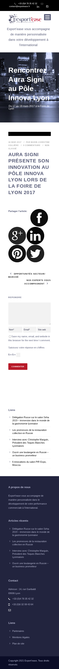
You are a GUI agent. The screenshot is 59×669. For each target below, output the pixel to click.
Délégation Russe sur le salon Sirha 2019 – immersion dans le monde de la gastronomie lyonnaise (31, 420)
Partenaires (18, 631)
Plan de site (18, 643)
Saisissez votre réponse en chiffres (26, 347)
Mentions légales (21, 637)
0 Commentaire (31, 145)
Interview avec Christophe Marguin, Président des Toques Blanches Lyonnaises (30, 442)
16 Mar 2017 (15, 142)
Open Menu (47, 17)
